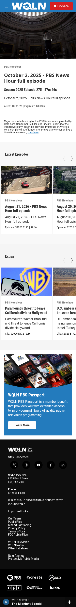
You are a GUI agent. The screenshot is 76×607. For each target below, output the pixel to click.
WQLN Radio (16, 545)
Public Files (15, 521)
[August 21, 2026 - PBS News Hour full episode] (26, 180)
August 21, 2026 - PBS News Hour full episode (26, 208)
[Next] (72, 159)
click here (33, 132)
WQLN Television (18, 542)
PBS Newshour (12, 66)
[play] (6, 602)
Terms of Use (16, 531)
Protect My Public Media (23, 558)
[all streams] (70, 602)
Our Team (14, 518)
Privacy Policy (17, 528)
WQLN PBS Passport (26, 394)
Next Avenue (16, 555)
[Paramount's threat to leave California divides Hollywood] (26, 282)
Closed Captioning (19, 525)
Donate (63, 6)
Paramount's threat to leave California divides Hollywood (26, 310)
